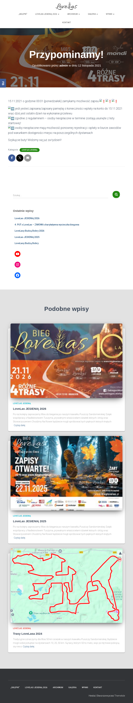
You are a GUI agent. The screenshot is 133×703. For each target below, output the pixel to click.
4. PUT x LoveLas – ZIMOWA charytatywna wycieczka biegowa (47, 224)
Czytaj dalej (19, 425)
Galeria (92, 14)
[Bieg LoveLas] (66, 6)
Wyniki (109, 14)
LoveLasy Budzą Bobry (27, 243)
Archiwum (72, 14)
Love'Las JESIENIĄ (29, 150)
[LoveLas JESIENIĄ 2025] (66, 473)
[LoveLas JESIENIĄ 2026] (66, 360)
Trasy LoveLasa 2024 (27, 633)
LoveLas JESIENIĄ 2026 (46, 14)
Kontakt (66, 22)
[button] (58, 14)
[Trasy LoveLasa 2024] (66, 585)
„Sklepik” (23, 14)
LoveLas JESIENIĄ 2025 (27, 237)
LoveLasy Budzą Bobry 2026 (29, 230)
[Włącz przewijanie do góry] (126, 696)
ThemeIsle (119, 695)
